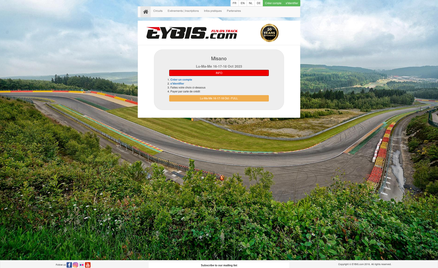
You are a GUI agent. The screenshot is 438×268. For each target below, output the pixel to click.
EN (243, 3)
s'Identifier (292, 3)
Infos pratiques (213, 11)
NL (251, 3)
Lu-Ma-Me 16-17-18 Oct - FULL (219, 98)
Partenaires (234, 11)
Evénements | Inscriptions (183, 11)
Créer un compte (181, 79)
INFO (219, 73)
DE (259, 3)
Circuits (158, 11)
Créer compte (273, 3)
